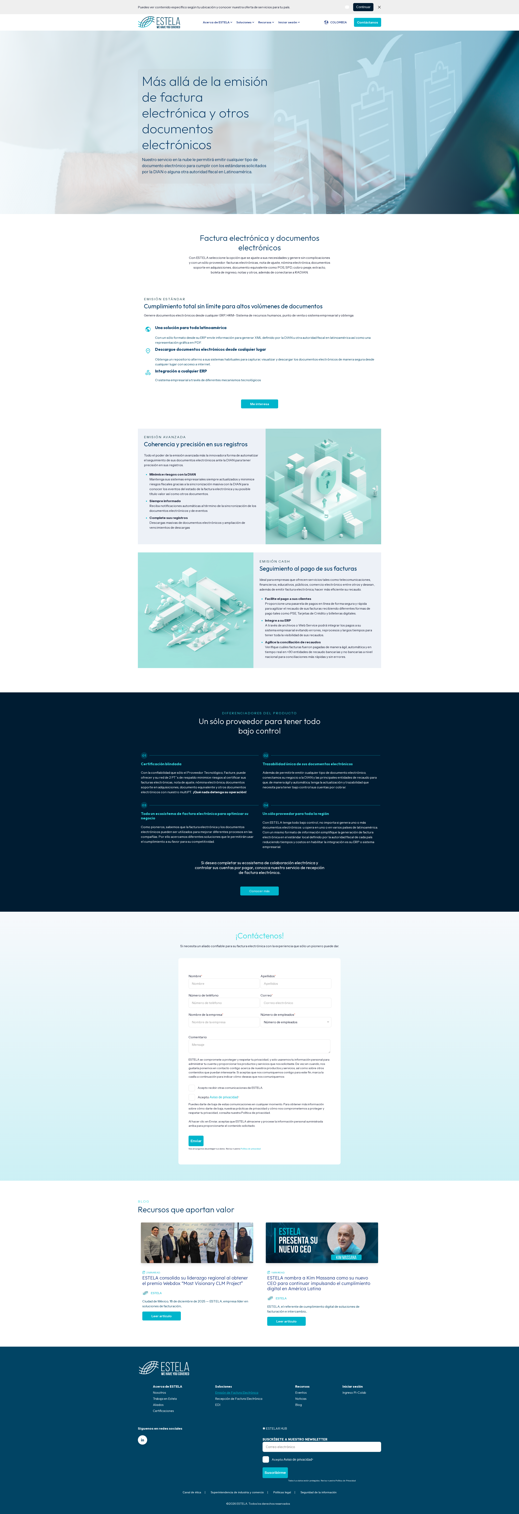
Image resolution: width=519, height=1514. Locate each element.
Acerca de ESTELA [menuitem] (167, 1386)
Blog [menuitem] (298, 1405)
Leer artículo (161, 1316)
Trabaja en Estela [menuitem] (165, 1399)
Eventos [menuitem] (301, 1392)
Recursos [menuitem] (302, 1386)
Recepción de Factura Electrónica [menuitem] (238, 1399)
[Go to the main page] (159, 22)
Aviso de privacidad (224, 1097)
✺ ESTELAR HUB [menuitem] (275, 1428)
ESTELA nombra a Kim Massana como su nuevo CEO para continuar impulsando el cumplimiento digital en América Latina (318, 1283)
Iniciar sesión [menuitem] (352, 1386)
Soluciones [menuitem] (223, 1386)
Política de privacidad (251, 1149)
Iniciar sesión (287, 22)
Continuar (363, 7)
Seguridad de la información (318, 1492)
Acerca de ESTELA (216, 22)
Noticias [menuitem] (301, 1399)
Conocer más (259, 891)
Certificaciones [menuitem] (163, 1411)
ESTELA (156, 1293)
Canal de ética (192, 1492)
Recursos (264, 22)
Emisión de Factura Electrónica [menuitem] (236, 1392)
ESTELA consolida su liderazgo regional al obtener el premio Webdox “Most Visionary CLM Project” (195, 1280)
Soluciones (243, 22)
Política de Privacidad (346, 1481)
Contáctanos (367, 22)
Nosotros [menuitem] (159, 1392)
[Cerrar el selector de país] (379, 7)
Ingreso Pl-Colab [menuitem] (354, 1392)
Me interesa (259, 404)
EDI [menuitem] (217, 1405)
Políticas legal (282, 1492)
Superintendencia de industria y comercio (237, 1492)
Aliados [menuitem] (158, 1405)
